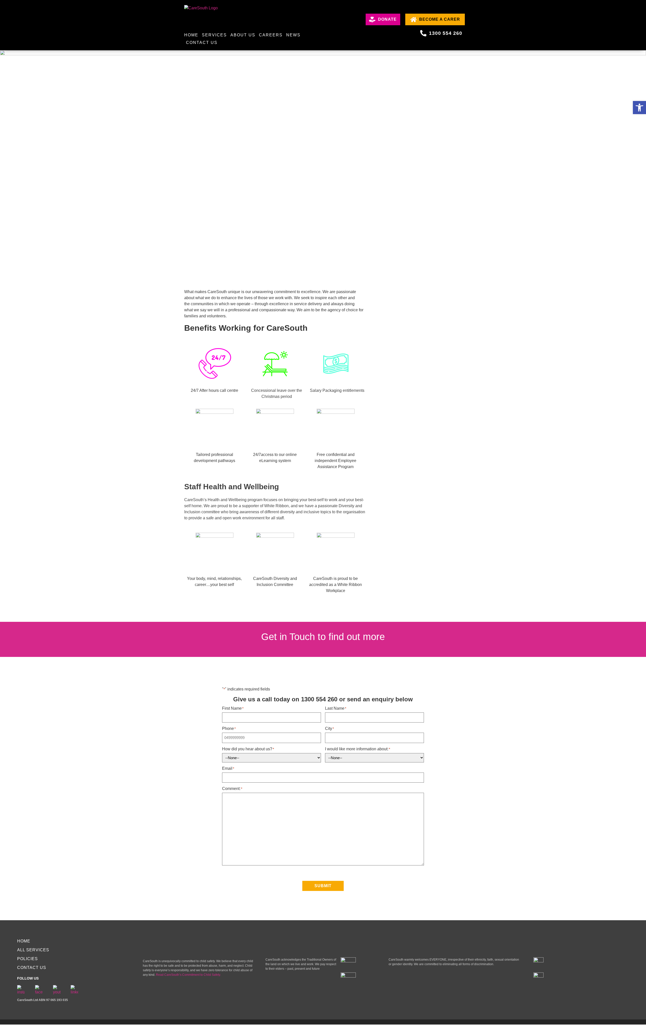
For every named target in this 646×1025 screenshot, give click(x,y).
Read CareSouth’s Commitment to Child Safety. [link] (189, 975)
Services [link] (214, 35)
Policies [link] (27, 959)
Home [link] (191, 35)
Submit (323, 886)
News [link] (293, 35)
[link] (639, 107)
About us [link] (242, 35)
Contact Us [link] (202, 42)
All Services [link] (33, 950)
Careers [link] (271, 35)
